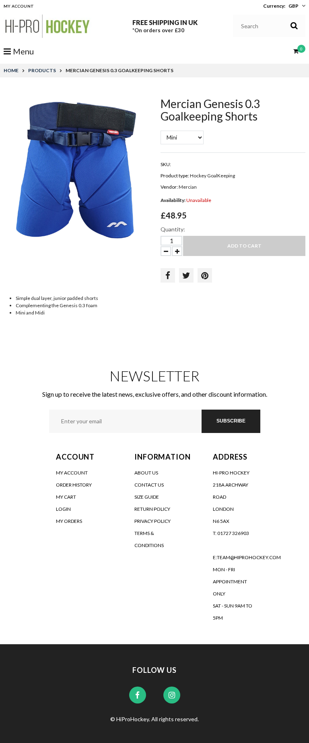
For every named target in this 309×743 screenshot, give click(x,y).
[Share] (168, 275)
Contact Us (149, 485)
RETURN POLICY (152, 509)
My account (19, 6)
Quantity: (173, 229)
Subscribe (230, 421)
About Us (146, 473)
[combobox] (269, 26)
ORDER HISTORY (74, 485)
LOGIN (63, 509)
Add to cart (244, 246)
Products (42, 70)
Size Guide (146, 497)
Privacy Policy (152, 521)
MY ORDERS (69, 521)
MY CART (66, 497)
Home (11, 70)
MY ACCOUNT (72, 473)
